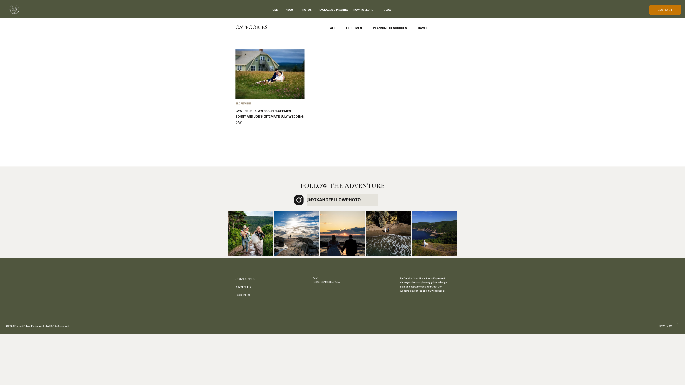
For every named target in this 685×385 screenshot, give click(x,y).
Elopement (243, 103)
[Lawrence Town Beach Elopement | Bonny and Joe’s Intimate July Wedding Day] (270, 74)
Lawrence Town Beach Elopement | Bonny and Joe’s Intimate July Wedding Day (269, 116)
